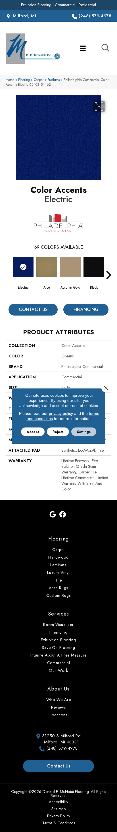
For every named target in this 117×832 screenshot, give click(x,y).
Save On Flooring (58, 647)
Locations (58, 715)
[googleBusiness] (53, 514)
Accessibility (58, 802)
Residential (87, 5)
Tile (58, 580)
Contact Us (33, 309)
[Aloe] (46, 267)
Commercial (65, 5)
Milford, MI (23, 16)
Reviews (58, 707)
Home (10, 79)
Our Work (58, 670)
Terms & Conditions (58, 823)
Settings (84, 431)
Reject (58, 431)
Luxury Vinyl (58, 572)
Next (108, 266)
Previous (8, 266)
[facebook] (62, 514)
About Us (58, 688)
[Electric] (23, 267)
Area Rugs (58, 588)
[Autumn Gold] (70, 267)
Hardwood (58, 557)
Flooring (24, 79)
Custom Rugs (58, 595)
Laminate (58, 565)
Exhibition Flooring (36, 5)
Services (58, 613)
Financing (86, 309)
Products (53, 79)
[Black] (94, 267)
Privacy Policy (58, 816)
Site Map (58, 809)
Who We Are (58, 699)
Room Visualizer (58, 624)
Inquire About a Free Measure (58, 655)
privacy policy (61, 413)
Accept (33, 431)
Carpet (38, 79)
